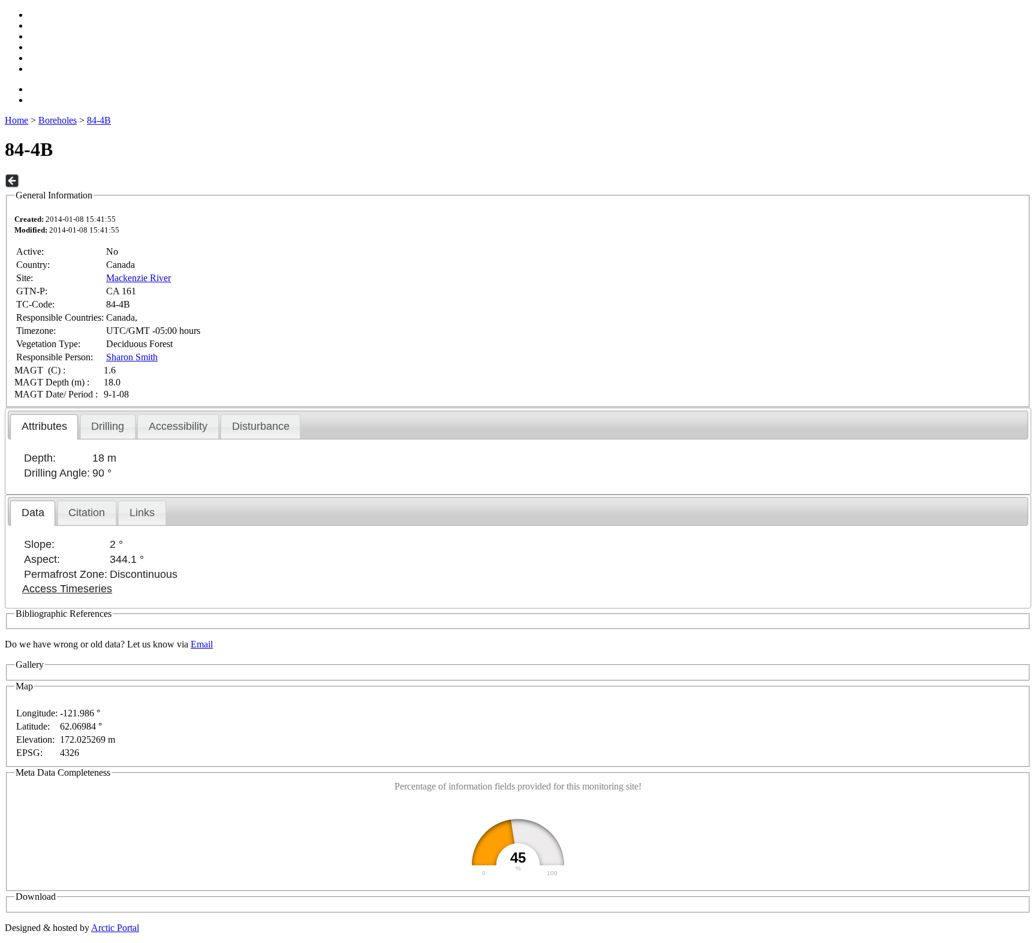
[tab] (44, 426)
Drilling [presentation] (107, 426)
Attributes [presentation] (44, 426)
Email (202, 644)
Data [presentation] (33, 513)
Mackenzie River (138, 278)
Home (16, 120)
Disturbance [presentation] (261, 426)
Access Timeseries (67, 589)
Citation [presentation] (86, 513)
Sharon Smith (132, 357)
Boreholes (57, 120)
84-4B (99, 120)
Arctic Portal (115, 928)
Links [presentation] (142, 513)
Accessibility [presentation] (178, 426)
